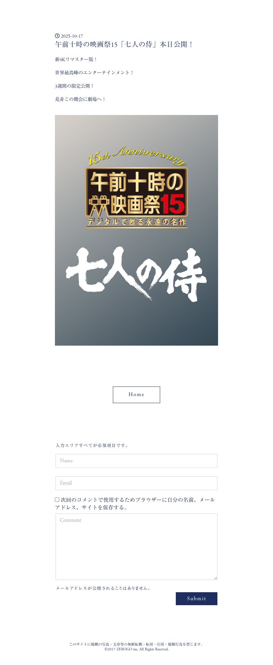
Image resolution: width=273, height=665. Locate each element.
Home (136, 394)
